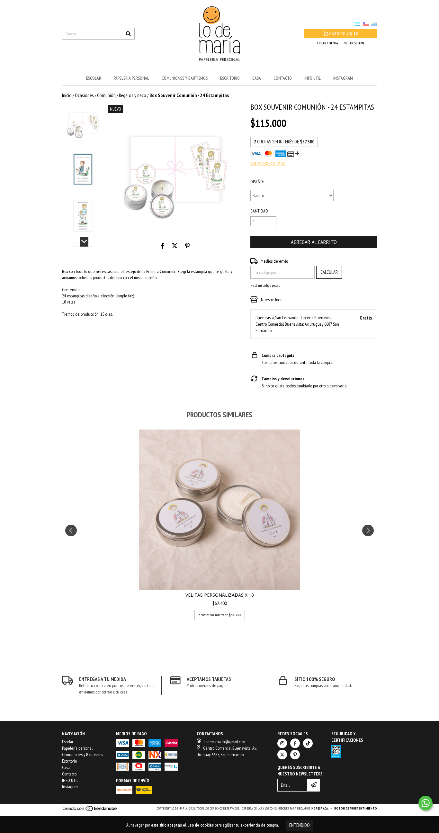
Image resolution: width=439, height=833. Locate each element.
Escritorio (230, 78)
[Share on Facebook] (162, 246)
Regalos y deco (132, 95)
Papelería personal (131, 78)
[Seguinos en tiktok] (308, 743)
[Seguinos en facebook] (295, 743)
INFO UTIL (312, 78)
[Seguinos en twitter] (282, 754)
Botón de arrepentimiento (355, 808)
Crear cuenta (327, 43)
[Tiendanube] (90, 810)
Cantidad (259, 211)
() (343, 34)
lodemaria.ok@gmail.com (224, 742)
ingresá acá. (320, 808)
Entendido (299, 825)
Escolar (93, 78)
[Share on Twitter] (175, 246)
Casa (256, 78)
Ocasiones (84, 95)
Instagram (343, 78)
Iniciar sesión (353, 43)
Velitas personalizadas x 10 (219, 595)
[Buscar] (128, 34)
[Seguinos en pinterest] (295, 754)
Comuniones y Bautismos (185, 78)
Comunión (106, 95)
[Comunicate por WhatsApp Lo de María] (425, 803)
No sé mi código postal (265, 285)
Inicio (67, 95)
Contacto (282, 78)
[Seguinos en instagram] (282, 743)
